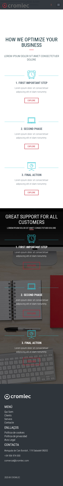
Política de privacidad (15, 436)
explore (31, 100)
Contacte (9, 422)
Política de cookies (14, 432)
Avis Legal (9, 440)
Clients (8, 415)
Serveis (8, 419)
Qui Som (8, 411)
